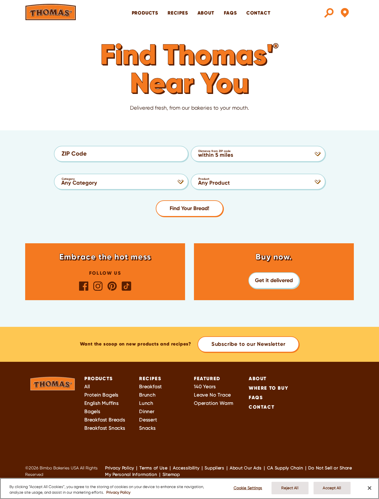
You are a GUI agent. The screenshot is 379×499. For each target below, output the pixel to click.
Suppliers (214, 468)
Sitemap (171, 474)
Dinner (147, 411)
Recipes (178, 13)
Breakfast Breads (104, 420)
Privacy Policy (119, 468)
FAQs (230, 13)
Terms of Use (153, 468)
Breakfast (150, 386)
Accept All (332, 488)
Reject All (289, 488)
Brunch (147, 395)
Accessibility (186, 468)
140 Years (205, 386)
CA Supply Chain (285, 468)
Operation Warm (214, 403)
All (87, 386)
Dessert (148, 420)
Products (98, 378)
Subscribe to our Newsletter (248, 344)
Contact (258, 13)
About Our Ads (245, 468)
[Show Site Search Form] (329, 13)
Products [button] (145, 13)
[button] (273, 280)
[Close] (369, 488)
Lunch (146, 403)
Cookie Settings (248, 488)
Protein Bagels (101, 395)
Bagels (92, 411)
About (205, 13)
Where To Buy (268, 388)
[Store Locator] (344, 13)
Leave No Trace (212, 395)
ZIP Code (74, 153)
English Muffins (101, 403)
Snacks (147, 428)
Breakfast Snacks (104, 428)
